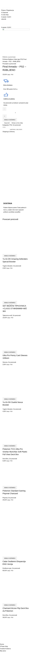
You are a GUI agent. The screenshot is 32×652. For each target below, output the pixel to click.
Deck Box (5, 458)
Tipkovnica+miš (7, 315)
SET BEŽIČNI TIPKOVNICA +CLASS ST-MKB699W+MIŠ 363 (15, 308)
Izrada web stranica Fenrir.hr (16, 641)
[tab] (16, 129)
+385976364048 (6, 8)
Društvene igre (7, 568)
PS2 (21, 59)
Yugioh (5, 266)
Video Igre (17, 59)
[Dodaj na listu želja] (14, 252)
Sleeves (5, 362)
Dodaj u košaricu (9, 119)
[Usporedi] (5, 252)
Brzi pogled (9, 252)
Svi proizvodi (17, 125)
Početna (5, 59)
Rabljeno (11, 59)
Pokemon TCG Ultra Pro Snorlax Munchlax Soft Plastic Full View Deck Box (15, 451)
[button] (10, 256)
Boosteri (10, 266)
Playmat (5, 497)
